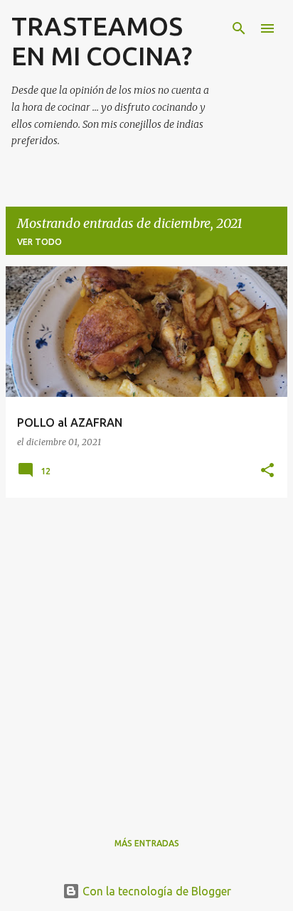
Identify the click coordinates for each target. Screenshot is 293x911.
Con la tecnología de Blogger (155, 891)
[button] (267, 471)
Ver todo (39, 241)
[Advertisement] (146, 655)
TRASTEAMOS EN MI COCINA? (101, 40)
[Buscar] (238, 28)
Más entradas (146, 843)
